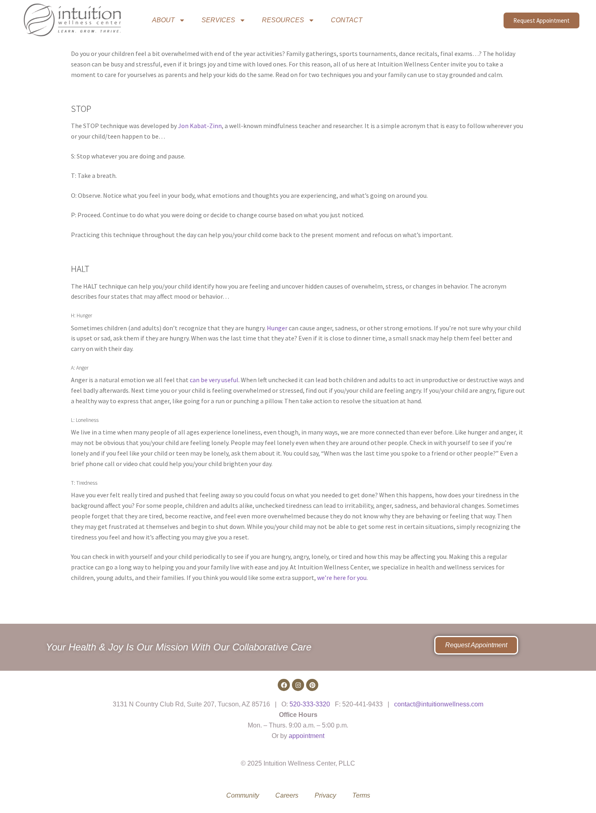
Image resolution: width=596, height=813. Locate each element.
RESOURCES (283, 20)
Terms (361, 795)
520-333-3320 (309, 704)
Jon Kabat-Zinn (200, 126)
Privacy (325, 795)
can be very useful (214, 380)
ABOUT (163, 20)
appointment (306, 735)
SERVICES (218, 20)
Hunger (277, 328)
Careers (286, 795)
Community (242, 795)
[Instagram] (298, 685)
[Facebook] (284, 685)
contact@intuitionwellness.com (438, 704)
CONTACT (346, 20)
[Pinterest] (312, 685)
